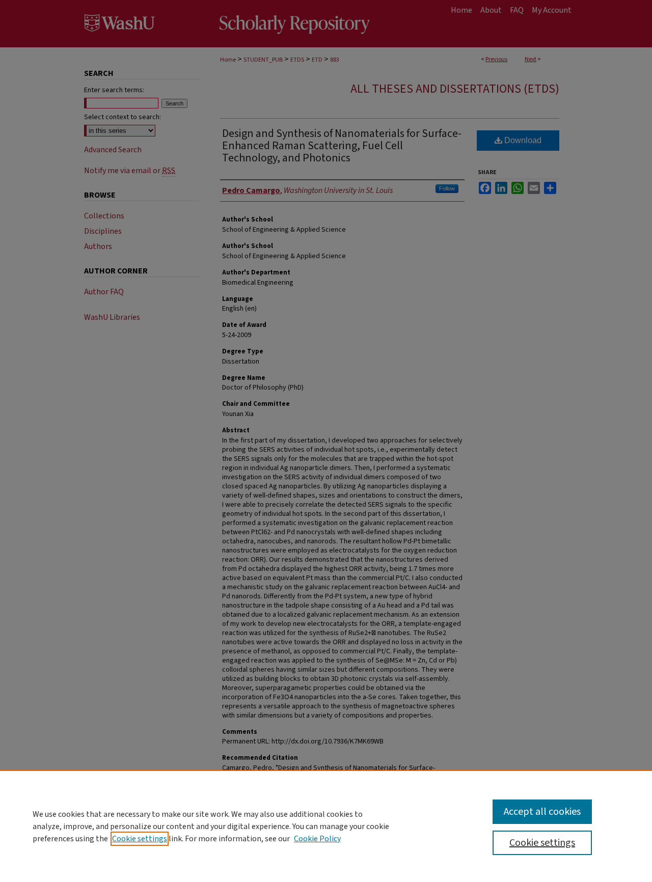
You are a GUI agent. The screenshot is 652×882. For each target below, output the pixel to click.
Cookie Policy (317, 838)
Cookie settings (139, 838)
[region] (326, 826)
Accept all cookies (542, 812)
